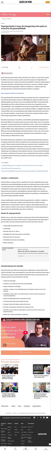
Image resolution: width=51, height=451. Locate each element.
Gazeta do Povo (24, 435)
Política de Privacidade (3, 440)
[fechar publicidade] (50, 444)
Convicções (16, 432)
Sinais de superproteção (11, 213)
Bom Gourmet (24, 427)
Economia (10, 435)
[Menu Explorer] (2, 2)
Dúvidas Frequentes (30, 441)
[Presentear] (19, 68)
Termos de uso (4, 443)
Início (5, 449)
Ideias (15, 435)
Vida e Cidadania (11, 441)
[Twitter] (37, 418)
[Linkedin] (43, 418)
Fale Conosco (30, 432)
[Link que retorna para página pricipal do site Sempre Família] (8, 14)
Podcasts (23, 441)
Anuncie (29, 435)
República (9, 427)
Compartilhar (45, 449)
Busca (15, 449)
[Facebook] (34, 418)
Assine (29, 429)
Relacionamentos (36, 406)
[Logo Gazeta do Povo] (42, 434)
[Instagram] (40, 418)
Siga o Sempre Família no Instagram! (12, 93)
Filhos (19, 406)
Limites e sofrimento (9, 178)
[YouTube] (47, 418)
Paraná (9, 429)
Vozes (15, 427)
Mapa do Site (3, 437)
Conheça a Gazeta (3, 432)
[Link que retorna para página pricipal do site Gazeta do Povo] (25, 2)
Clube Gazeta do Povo (24, 438)
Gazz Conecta (24, 432)
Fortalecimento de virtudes (12, 266)
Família (13, 406)
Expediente (3, 434)
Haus (22, 429)
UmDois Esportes (9, 438)
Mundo (9, 432)
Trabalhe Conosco (29, 438)
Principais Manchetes (10, 362)
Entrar (36, 449)
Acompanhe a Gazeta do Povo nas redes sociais (16, 418)
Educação (9, 443)
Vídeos (22, 443)
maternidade (27, 406)
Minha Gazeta (25, 449)
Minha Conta (30, 427)
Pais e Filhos (7, 19)
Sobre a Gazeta (4, 428)
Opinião (15, 429)
